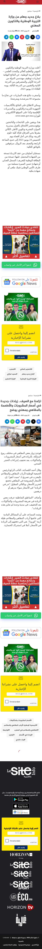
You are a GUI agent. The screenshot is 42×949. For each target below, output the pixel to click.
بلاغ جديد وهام (27, 374)
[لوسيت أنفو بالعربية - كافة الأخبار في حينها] (21, 2)
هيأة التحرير (35, 945)
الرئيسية (36, 11)
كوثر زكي (34, 31)
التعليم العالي (25, 369)
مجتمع (30, 11)
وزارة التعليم (9, 378)
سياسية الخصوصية (24, 945)
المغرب (12, 369)
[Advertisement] (21, 198)
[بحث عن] (4, 2)
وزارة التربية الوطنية (27, 378)
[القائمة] (37, 2)
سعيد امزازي (11, 374)
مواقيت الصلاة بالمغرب (10, 945)
